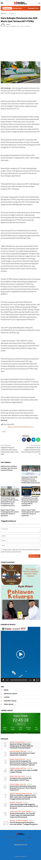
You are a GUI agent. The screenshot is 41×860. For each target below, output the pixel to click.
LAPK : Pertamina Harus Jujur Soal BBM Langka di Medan (23, 771)
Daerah (12, 742)
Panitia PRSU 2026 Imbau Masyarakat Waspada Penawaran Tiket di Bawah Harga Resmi (23, 788)
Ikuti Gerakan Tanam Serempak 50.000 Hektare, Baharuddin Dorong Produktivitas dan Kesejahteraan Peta (10, 501)
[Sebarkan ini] (24, 440)
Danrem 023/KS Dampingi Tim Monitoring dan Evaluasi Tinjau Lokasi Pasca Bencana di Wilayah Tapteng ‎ (23, 763)
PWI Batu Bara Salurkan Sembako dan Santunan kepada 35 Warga (9, 468)
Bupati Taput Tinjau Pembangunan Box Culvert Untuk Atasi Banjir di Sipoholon (10, 512)
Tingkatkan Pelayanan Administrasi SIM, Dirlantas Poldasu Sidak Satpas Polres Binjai (10, 449)
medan (6, 690)
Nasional (12, 802)
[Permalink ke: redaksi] (3, 25)
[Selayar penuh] (37, 680)
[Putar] (3, 680)
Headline (12, 751)
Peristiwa (23, 751)
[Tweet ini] (29, 440)
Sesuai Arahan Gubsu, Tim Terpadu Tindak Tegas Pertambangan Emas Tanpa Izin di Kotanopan (22, 815)
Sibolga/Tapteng (20, 742)
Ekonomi (12, 784)
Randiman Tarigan (10, 701)
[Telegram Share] (33, 440)
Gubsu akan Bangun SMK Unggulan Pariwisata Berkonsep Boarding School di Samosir (24, 806)
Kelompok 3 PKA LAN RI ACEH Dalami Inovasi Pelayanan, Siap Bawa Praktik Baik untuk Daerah (31, 480)
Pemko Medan (8, 704)
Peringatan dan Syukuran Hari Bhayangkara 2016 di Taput (21, 779)
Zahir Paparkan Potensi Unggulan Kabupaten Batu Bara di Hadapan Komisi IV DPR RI (30, 449)
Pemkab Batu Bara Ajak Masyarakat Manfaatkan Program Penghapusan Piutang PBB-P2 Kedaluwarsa (30, 501)
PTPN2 (4, 432)
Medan (17, 751)
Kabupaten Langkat (10, 694)
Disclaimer (20, 840)
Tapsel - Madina (25, 811)
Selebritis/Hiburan (22, 820)
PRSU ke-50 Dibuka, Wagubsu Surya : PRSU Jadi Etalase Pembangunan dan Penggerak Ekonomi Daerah (23, 797)
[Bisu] (34, 680)
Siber (30, 837)
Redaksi (10, 837)
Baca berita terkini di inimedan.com (20, 427)
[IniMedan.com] (20, 3)
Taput (23, 776)
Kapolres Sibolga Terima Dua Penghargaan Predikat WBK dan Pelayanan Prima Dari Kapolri (21, 746)
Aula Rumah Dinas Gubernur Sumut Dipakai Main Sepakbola (22, 754)
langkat (7, 697)
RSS (21, 848)
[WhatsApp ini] (38, 440)
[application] (20, 654)
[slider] (18, 680)
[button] (20, 654)
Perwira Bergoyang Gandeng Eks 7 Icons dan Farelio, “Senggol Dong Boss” (24, 823)
